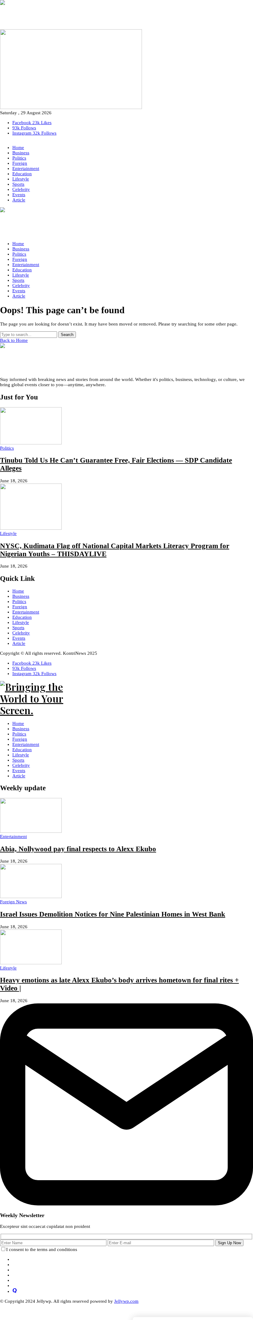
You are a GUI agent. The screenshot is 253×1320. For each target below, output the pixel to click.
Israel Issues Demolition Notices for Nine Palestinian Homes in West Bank (112, 914)
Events (18, 638)
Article (18, 643)
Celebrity (21, 632)
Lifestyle (20, 622)
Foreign (19, 606)
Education (22, 617)
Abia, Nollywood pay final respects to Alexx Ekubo (78, 849)
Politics (19, 601)
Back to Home (14, 340)
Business (20, 596)
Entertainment (25, 611)
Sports (18, 627)
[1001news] (126, 14)
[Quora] (14, 1291)
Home (18, 591)
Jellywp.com (126, 1301)
